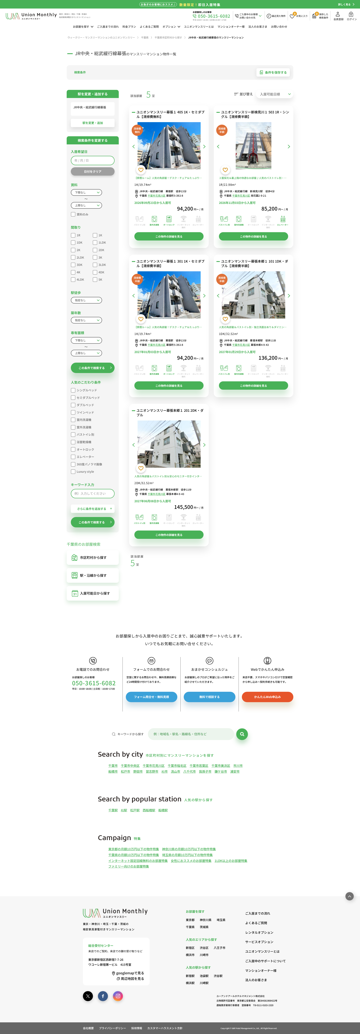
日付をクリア (92, 171)
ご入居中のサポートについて (261, 961)
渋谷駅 (218, 976)
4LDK (80, 279)
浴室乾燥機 (84, 442)
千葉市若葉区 (199, 765)
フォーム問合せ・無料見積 (151, 697)
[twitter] (88, 996)
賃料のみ (82, 214)
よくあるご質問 (149, 27)
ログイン (352, 19)
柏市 (164, 771)
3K (100, 257)
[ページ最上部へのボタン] (349, 896)
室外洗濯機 (84, 427)
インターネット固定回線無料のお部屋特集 (138, 860)
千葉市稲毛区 (177, 765)
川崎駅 (204, 983)
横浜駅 (190, 983)
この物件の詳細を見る (168, 236)
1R (78, 235)
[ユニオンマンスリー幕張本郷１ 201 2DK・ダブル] (169, 445)
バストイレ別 (85, 434)
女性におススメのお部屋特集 (191, 860)
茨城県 (204, 927)
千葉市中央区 (130, 765)
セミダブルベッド (88, 397)
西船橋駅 (149, 810)
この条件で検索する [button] (92, 368)
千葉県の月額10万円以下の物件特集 (133, 855)
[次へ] (204, 146)
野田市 (138, 771)
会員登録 (339, 19)
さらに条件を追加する (91, 509)
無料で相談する (209, 697)
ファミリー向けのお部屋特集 (128, 866)
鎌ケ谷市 (221, 771)
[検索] (242, 734)
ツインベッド (85, 412)
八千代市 (189, 771)
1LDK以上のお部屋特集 (231, 860)
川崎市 (204, 955)
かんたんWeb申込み (267, 697)
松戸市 (125, 771)
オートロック (85, 449)
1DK (79, 242)
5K (100, 279)
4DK (101, 272)
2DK (101, 250)
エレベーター (85, 457)
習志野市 (152, 771)
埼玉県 (221, 920)
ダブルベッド (85, 405)
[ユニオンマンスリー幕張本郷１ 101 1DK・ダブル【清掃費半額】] (253, 295)
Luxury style (85, 471)
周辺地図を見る (132, 978)
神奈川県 (205, 920)
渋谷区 (204, 948)
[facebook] (103, 996)
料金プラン (129, 27)
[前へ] (133, 146)
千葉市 (113, 765)
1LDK (102, 242)
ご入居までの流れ (108, 27)
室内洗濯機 (84, 420)
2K (78, 250)
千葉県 (190, 927)
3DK (79, 265)
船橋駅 (163, 810)
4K (78, 272)
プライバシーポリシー (112, 1028)
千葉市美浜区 (220, 765)
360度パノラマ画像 (89, 464)
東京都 (190, 920)
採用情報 (136, 1028)
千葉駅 (113, 810)
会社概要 (88, 1028)
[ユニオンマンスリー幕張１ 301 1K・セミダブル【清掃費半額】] (169, 295)
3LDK (102, 265)
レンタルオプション (259, 932)
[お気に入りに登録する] (141, 170)
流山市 (175, 771)
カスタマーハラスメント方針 (164, 1028)
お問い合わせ (279, 27)
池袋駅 (204, 976)
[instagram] (118, 996)
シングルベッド (87, 390)
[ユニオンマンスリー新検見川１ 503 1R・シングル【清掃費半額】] (253, 146)
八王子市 (219, 948)
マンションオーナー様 (231, 27)
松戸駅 (135, 810)
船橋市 (113, 771)
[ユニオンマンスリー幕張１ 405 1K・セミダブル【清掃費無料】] (169, 146)
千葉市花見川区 (157, 195)
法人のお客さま (257, 27)
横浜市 (190, 955)
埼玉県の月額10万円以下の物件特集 (187, 855)
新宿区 (190, 948)
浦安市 (235, 771)
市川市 (238, 765)
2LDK (80, 257)
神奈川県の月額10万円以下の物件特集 (189, 849)
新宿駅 (190, 976)
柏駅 (124, 810)
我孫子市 (205, 771)
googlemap (130, 972)
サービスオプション (259, 942)
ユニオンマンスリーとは (199, 27)
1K (100, 235)
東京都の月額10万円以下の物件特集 (133, 849)
